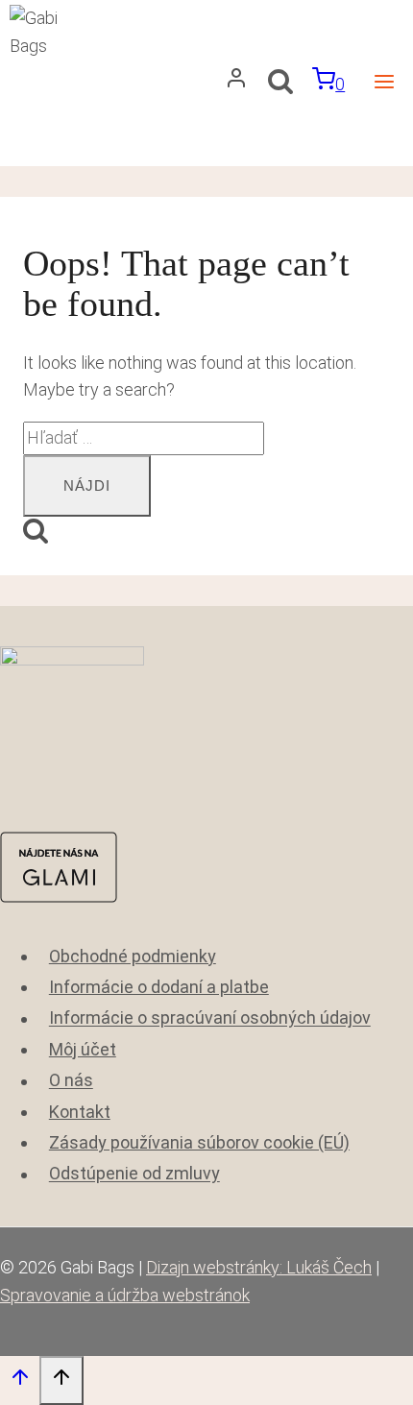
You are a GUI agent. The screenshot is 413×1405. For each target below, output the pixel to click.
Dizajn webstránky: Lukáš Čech (259, 1267)
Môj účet (82, 1049)
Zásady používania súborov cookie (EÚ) (199, 1142)
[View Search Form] (280, 83)
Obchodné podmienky (132, 956)
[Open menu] (383, 83)
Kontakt (79, 1112)
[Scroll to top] (19, 1382)
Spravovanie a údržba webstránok (125, 1295)
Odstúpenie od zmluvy (134, 1174)
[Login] (236, 82)
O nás (71, 1081)
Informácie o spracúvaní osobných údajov (210, 1018)
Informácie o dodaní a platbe (159, 987)
